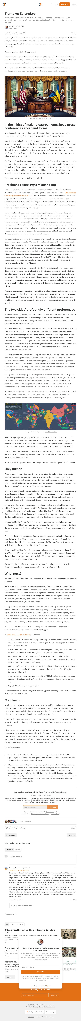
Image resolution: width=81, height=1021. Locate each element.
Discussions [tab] (19, 924)
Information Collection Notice (50, 978)
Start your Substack (35, 1012)
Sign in (74, 4)
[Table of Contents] (2, 510)
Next (70, 835)
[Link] (1, 126)
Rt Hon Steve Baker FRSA (17, 26)
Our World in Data (51, 432)
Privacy (35, 1007)
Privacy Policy (49, 976)
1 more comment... (11, 914)
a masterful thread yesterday (18, 634)
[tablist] (13, 850)
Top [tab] (7, 924)
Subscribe (64, 4)
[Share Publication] (57, 4)
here (6, 59)
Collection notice (49, 1007)
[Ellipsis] (75, 867)
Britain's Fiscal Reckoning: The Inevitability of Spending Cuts (30, 931)
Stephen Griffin (14, 868)
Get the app (50, 1012)
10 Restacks (28, 821)
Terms (41, 1007)
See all (8, 977)
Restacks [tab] (17, 850)
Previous (12, 835)
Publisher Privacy (47, 1005)
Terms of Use (25, 978)
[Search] (52, 4)
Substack (31, 1017)
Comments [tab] (9, 850)
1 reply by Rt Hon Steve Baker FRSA (22, 905)
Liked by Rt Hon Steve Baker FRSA (20, 870)
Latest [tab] (12, 924)
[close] (59, 939)
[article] (40, 936)
